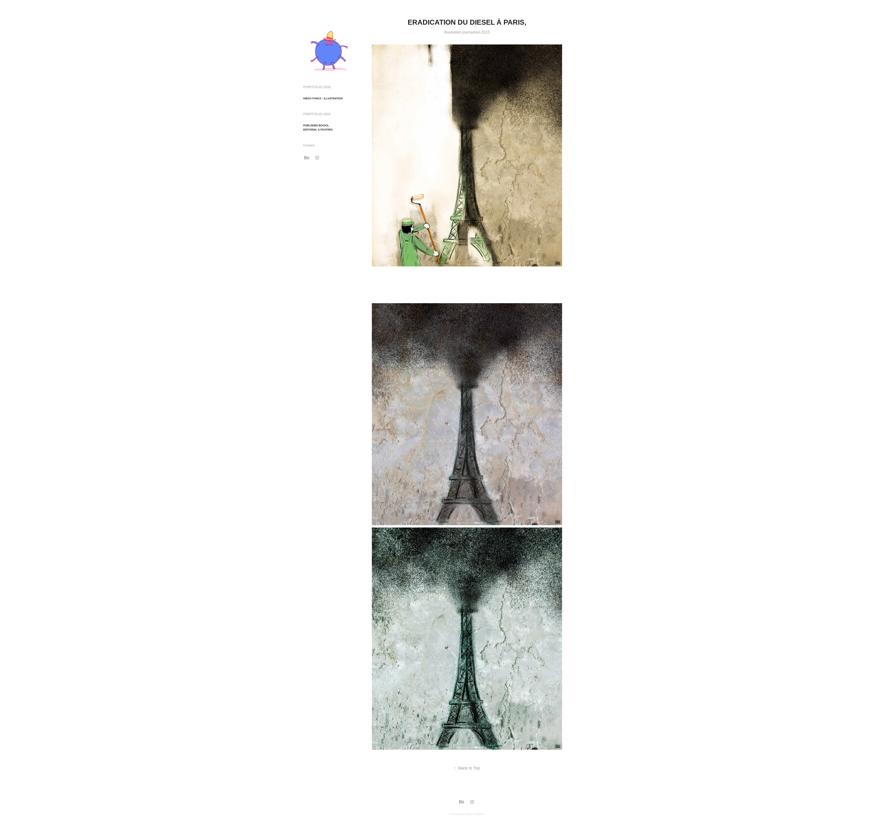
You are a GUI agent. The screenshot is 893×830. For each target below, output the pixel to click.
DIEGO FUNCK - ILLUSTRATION (323, 98)
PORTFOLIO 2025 (317, 114)
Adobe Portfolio (474, 814)
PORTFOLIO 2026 (317, 87)
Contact (309, 145)
